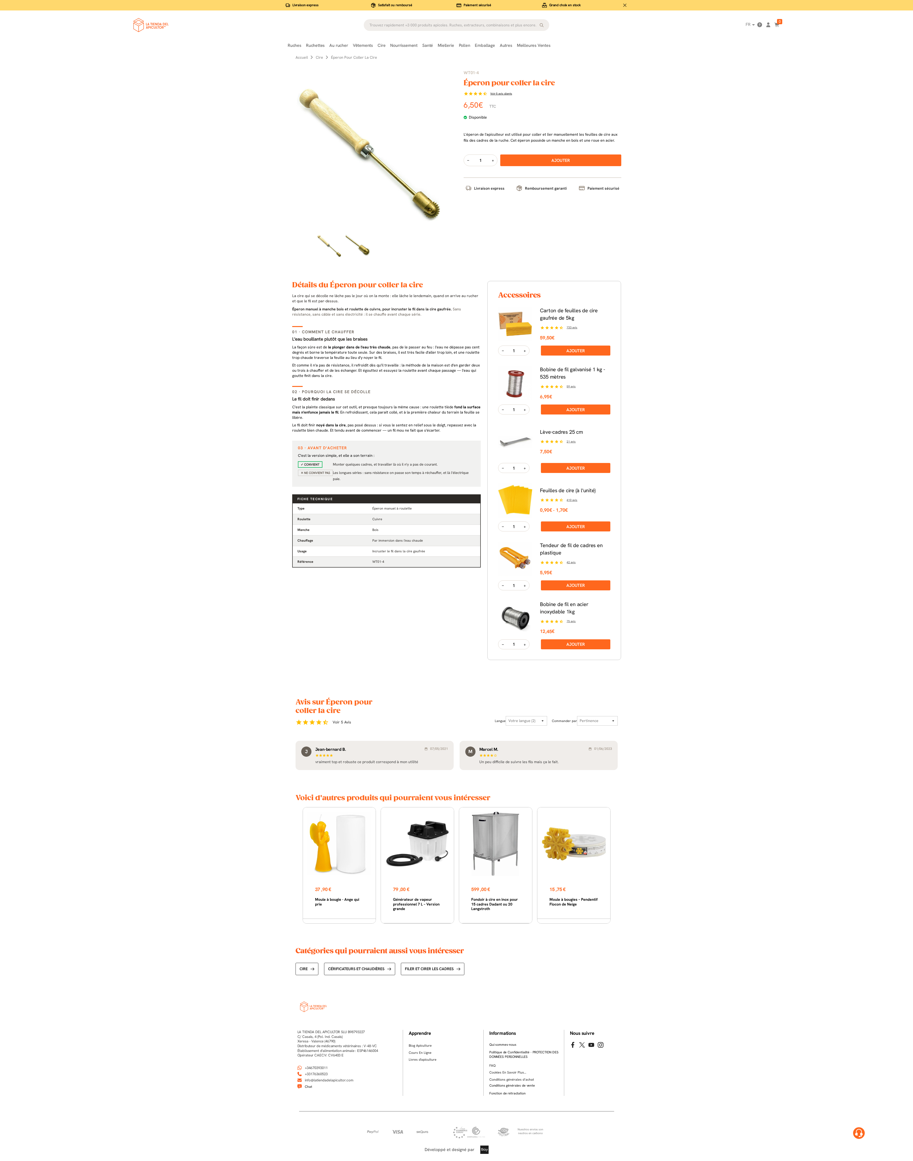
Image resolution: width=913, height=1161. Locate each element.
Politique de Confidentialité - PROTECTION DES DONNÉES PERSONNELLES (523, 1054)
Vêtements (363, 45)
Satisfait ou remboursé (395, 5)
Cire (381, 45)
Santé (427, 45)
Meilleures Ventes (533, 45)
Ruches (294, 45)
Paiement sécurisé (477, 5)
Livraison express (305, 5)
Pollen (464, 45)
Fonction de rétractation (507, 1093)
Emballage (485, 45)
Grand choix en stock (565, 5)
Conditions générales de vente (512, 1085)
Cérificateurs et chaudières (356, 968)
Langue (500, 721)
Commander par (564, 721)
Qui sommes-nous (502, 1044)
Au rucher (338, 45)
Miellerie (446, 45)
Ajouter (575, 350)
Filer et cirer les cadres (429, 968)
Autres (506, 45)
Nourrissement (404, 45)
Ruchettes (315, 45)
